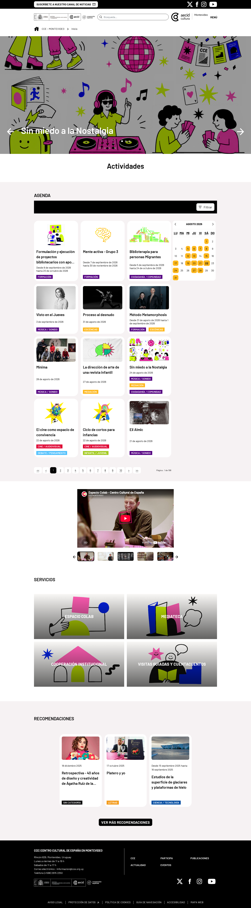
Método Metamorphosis (148, 314)
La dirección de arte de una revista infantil (101, 369)
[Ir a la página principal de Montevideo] (189, 16)
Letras (112, 802)
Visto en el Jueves (50, 314)
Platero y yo (116, 773)
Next (240, 131)
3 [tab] (129, 141)
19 (188, 263)
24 (175, 270)
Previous (10, 131)
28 (200, 270)
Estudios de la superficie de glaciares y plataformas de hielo (169, 782)
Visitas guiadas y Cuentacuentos (172, 664)
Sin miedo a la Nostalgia (67, 130)
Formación (44, 276)
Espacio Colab (79, 616)
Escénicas (90, 329)
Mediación (90, 391)
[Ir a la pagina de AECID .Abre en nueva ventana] (74, 17)
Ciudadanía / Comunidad (146, 276)
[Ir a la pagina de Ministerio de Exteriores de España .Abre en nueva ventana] (51, 17)
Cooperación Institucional (79, 664)
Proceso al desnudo (98, 314)
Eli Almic (136, 429)
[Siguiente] (213, 224)
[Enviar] (101, 17)
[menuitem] (143, 858)
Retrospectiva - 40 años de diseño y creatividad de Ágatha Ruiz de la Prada (80, 778)
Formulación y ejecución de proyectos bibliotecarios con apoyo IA (55, 257)
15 (206, 255)
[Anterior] (175, 224)
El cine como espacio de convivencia (55, 432)
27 (194, 270)
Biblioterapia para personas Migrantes (145, 254)
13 (194, 255)
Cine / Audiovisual (49, 446)
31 (175, 277)
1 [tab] (122, 141)
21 (200, 263)
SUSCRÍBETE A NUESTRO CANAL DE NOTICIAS (63, 4)
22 (206, 263)
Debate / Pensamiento (52, 453)
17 (175, 263)
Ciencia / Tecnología (166, 802)
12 (188, 255)
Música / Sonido (48, 329)
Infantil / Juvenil (95, 453)
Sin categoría (72, 802)
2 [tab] (125, 141)
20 (194, 263)
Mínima (41, 367)
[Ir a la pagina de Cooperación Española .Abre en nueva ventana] (88, 17)
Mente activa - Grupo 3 (100, 251)
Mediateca (172, 616)
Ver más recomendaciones (125, 822)
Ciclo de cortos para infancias (99, 432)
